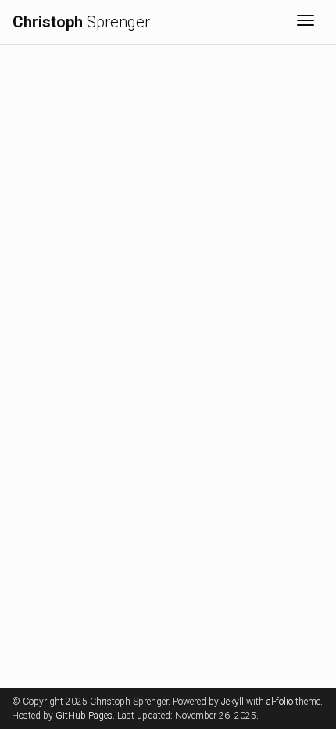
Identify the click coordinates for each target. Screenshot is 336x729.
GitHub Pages (84, 715)
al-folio (279, 701)
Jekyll (232, 701)
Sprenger (81, 22)
